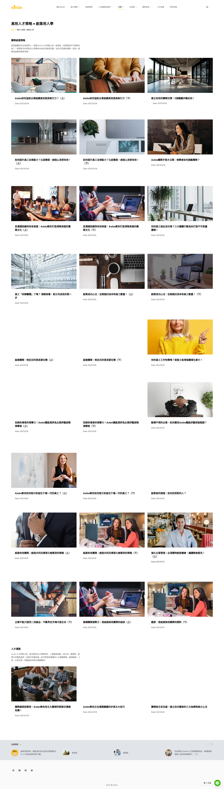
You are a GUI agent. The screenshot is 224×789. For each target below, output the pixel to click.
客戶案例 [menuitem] (74, 7)
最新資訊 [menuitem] (145, 7)
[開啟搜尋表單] (207, 7)
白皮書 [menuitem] (132, 7)
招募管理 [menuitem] (88, 7)
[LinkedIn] (25, 770)
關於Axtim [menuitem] (60, 7)
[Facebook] (13, 770)
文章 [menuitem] (120, 7)
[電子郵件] (32, 770)
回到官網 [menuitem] (173, 7)
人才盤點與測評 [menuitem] (104, 7)
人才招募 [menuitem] (160, 7)
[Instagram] (19, 770)
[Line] (217, 783)
